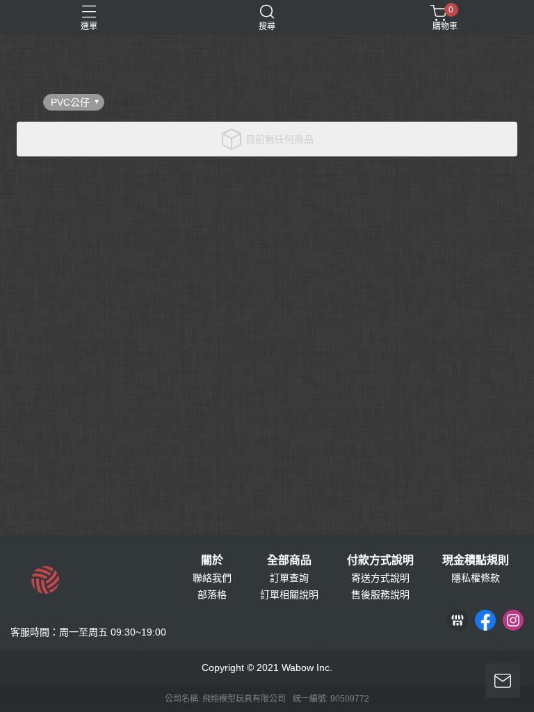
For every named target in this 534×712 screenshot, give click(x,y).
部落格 (212, 594)
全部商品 (289, 560)
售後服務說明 (380, 594)
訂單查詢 (289, 578)
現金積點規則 (475, 560)
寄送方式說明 (380, 578)
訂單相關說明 (289, 594)
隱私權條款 (475, 578)
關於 (212, 560)
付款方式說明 (380, 560)
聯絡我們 (212, 578)
